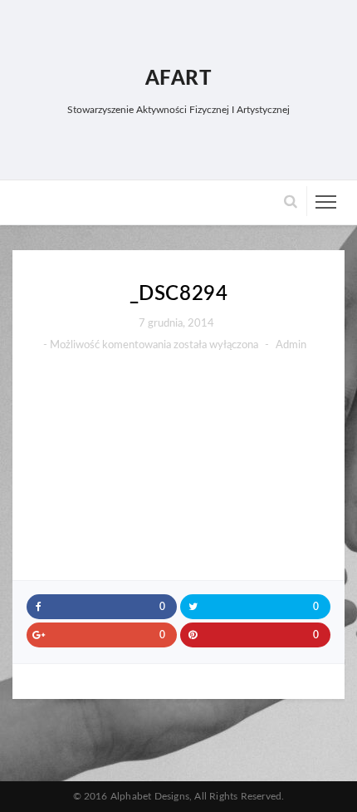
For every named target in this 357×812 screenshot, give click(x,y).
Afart (179, 79)
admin (291, 345)
